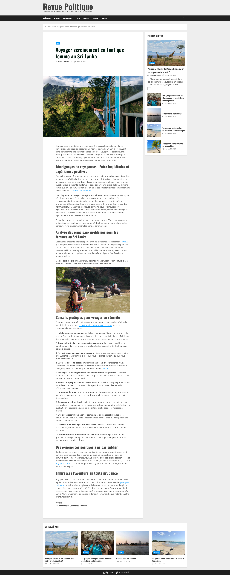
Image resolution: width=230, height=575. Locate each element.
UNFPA (124, 241)
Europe (57, 18)
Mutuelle (105, 18)
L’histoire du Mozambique (154, 115)
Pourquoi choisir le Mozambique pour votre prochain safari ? (166, 53)
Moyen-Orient (68, 18)
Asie (78, 18)
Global (95, 18)
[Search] (184, 18)
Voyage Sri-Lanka (63, 463)
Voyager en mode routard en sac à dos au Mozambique (154, 130)
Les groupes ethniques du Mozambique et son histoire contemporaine (154, 99)
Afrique (86, 18)
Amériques (47, 18)
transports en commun (80, 190)
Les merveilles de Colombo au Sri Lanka (71, 504)
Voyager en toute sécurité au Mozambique (154, 146)
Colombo (106, 368)
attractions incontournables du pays (95, 325)
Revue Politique (68, 6)
